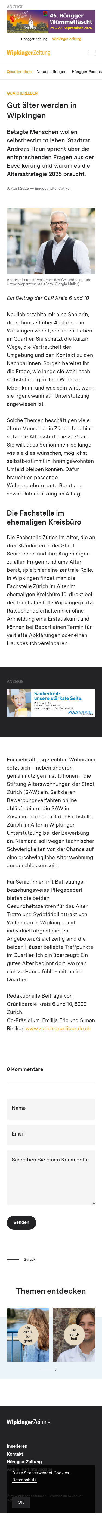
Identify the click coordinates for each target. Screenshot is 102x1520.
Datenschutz (24, 1480)
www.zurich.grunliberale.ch (58, 1029)
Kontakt (15, 1454)
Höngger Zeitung (34, 39)
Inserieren (17, 1446)
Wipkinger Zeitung (66, 39)
